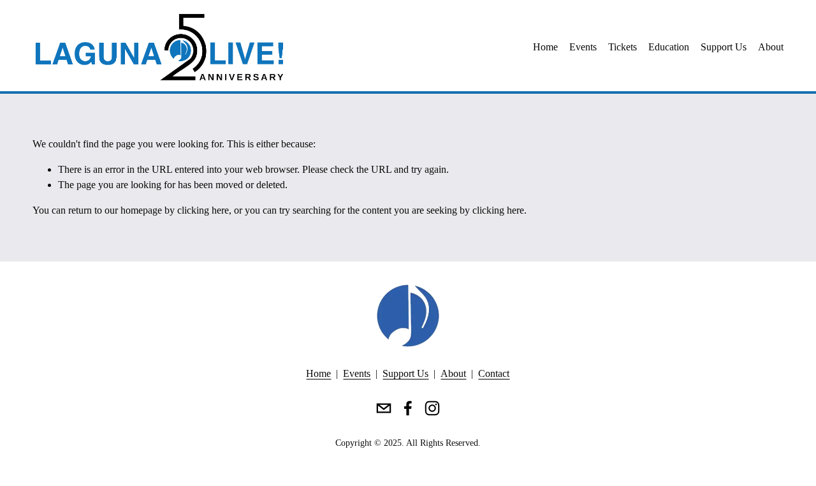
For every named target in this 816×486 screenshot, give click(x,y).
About (770, 46)
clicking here (203, 210)
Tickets (622, 46)
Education (668, 46)
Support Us (724, 46)
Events (583, 46)
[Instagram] (432, 408)
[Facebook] (408, 408)
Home (545, 46)
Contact (493, 373)
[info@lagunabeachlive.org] (383, 408)
